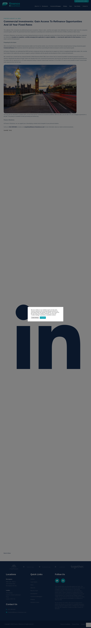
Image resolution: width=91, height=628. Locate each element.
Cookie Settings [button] (35, 317)
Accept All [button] (43, 317)
